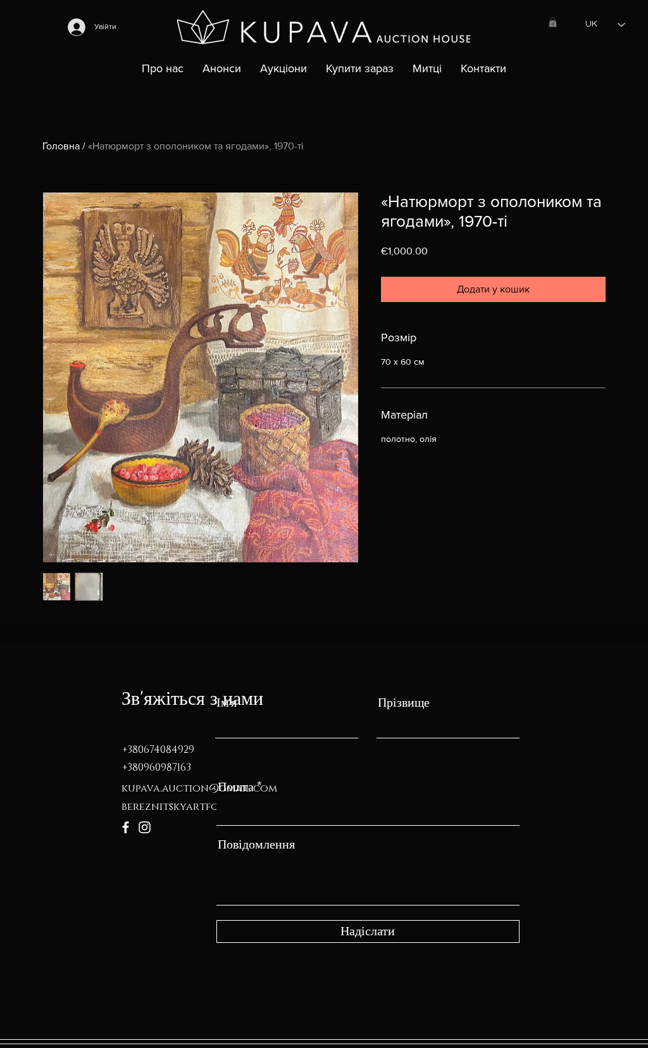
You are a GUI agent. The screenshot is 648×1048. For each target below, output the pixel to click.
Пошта (236, 787)
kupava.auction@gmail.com (199, 788)
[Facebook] (126, 827)
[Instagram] (145, 827)
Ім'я (226, 703)
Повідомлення (256, 844)
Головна (61, 146)
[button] (553, 22)
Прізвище (404, 703)
